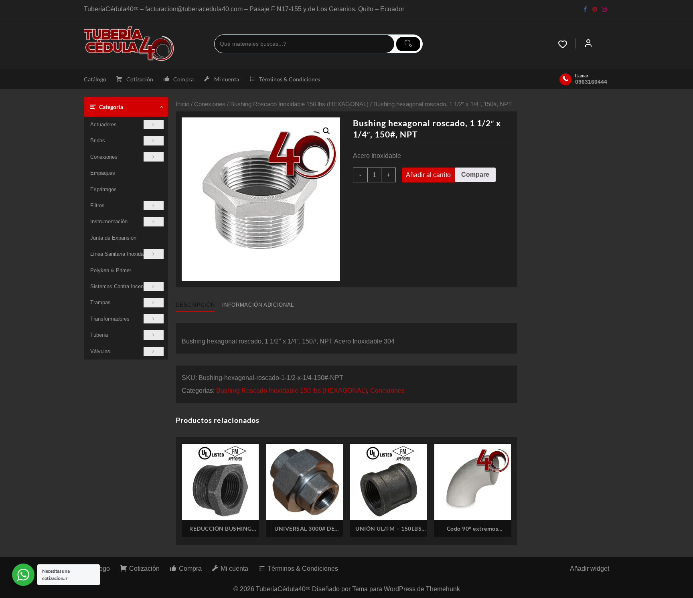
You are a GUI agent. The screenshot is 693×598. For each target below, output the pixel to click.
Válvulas (100, 351)
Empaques (102, 173)
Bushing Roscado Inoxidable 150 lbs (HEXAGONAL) (299, 104)
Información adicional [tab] (258, 305)
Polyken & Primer (110, 270)
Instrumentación (109, 221)
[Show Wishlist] (566, 44)
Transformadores (110, 319)
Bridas (97, 140)
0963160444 (591, 82)
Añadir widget (589, 568)
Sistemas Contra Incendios (121, 286)
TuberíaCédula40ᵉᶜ (283, 589)
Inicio (182, 104)
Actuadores (103, 124)
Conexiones (104, 157)
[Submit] (408, 44)
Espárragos (103, 189)
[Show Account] (588, 44)
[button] (326, 131)
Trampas (100, 302)
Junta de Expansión (113, 238)
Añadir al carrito (428, 175)
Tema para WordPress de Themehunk (406, 589)
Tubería (99, 335)
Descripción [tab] (195, 305)
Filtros (97, 205)
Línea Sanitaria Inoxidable (120, 254)
